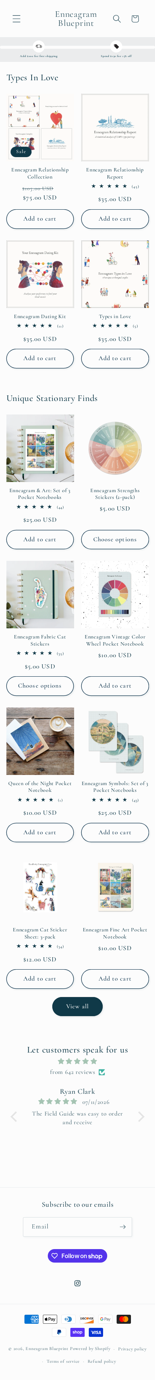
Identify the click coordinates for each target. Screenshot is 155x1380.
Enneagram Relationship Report (115, 173)
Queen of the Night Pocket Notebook (39, 786)
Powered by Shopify (90, 1348)
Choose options (115, 539)
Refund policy (102, 1361)
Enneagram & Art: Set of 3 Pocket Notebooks (40, 493)
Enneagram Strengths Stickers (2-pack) (115, 493)
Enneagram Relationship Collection (40, 173)
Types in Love (115, 316)
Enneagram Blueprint (47, 1348)
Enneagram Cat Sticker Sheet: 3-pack (40, 933)
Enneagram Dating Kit (40, 316)
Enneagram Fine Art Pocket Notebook (115, 933)
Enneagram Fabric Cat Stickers (40, 640)
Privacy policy (132, 1348)
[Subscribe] (123, 1227)
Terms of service (63, 1361)
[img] (77, 1061)
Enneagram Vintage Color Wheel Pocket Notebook (115, 640)
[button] (17, 19)
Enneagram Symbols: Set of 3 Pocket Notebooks (115, 786)
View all (77, 1006)
